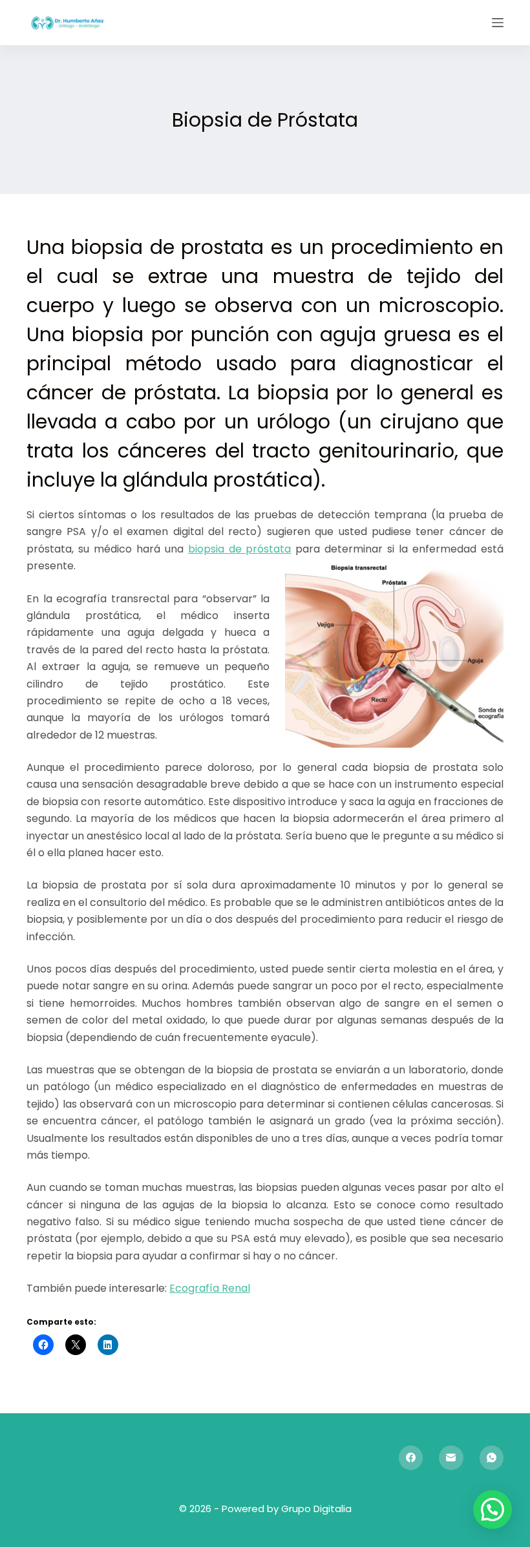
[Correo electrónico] (451, 1458)
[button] (492, 1509)
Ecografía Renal (209, 1288)
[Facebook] (411, 1458)
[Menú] (498, 22)
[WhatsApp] (492, 1458)
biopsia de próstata (240, 549)
